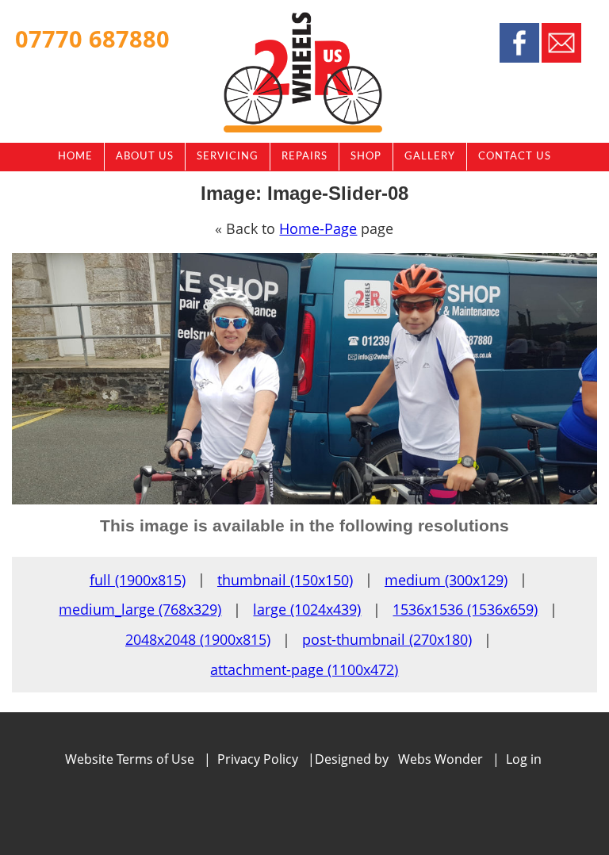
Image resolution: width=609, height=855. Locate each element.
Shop (365, 156)
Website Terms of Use (129, 759)
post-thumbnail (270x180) (387, 639)
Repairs (304, 156)
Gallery (429, 156)
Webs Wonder (440, 759)
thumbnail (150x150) (285, 579)
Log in (524, 759)
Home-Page (318, 228)
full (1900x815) (138, 579)
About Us (145, 156)
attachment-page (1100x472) (304, 669)
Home (75, 156)
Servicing (228, 156)
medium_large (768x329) (140, 609)
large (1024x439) (307, 609)
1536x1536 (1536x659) (465, 609)
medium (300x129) (446, 579)
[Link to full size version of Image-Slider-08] (304, 499)
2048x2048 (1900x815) (197, 639)
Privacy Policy (257, 759)
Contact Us (514, 156)
